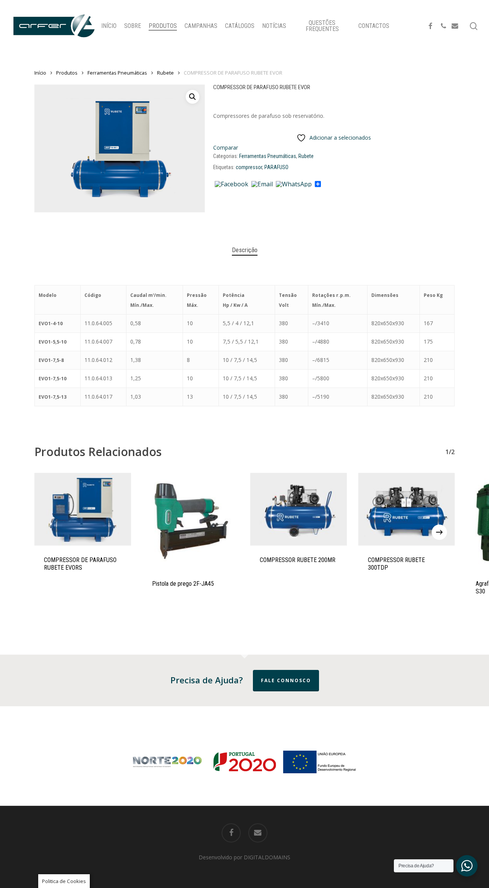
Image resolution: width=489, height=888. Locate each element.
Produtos (67, 72)
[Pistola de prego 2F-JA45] (190, 521)
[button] (192, 97)
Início (40, 72)
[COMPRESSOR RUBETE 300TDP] (406, 509)
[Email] (262, 184)
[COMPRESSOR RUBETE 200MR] (298, 509)
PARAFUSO (276, 167)
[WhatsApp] (293, 184)
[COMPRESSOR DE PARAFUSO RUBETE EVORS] (82, 509)
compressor (249, 167)
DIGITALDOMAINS (267, 857)
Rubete (165, 72)
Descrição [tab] (244, 250)
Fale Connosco (286, 680)
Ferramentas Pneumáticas (117, 72)
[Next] (439, 532)
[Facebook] (231, 184)
